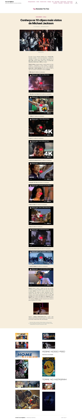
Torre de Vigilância (9, 1)
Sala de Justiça (69, 1)
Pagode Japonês (63, 1)
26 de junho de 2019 (45, 26)
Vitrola (44, 16)
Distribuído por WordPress (30, 417)
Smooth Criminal (46, 323)
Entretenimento (39, 16)
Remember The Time (40, 323)
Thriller (45, 324)
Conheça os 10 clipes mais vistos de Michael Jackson (41, 21)
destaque (43, 322)
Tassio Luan (38, 26)
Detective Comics (43, 1)
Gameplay (49, 1)
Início (53, 1)
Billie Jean (35, 322)
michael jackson (34, 323)
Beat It (32, 322)
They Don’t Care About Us (40, 324)
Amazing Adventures (31, 1)
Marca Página (57, 1)
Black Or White (39, 322)
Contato (37, 1)
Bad (30, 322)
